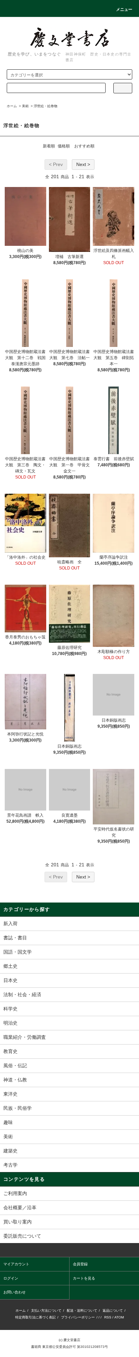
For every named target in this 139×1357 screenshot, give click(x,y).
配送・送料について (82, 1310)
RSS (107, 1317)
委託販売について (22, 1236)
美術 (25, 106)
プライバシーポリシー (78, 1317)
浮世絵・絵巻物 (45, 106)
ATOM (119, 1317)
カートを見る (84, 1278)
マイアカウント (16, 1264)
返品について (113, 1310)
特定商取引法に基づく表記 (35, 1317)
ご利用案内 (15, 1193)
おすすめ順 (84, 146)
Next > (83, 164)
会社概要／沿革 (19, 1207)
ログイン (10, 1278)
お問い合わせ (14, 1292)
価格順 (64, 146)
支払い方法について (46, 1310)
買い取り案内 (17, 1221)
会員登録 (80, 1264)
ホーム (12, 106)
